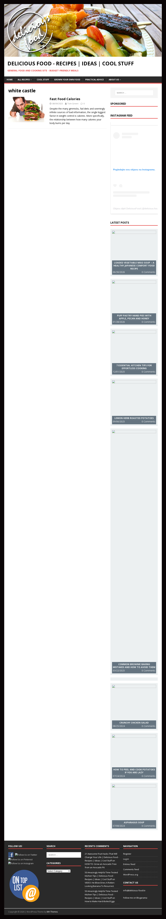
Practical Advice (94, 79)
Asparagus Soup (134, 822)
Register (127, 853)
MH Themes (52, 911)
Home (10, 79)
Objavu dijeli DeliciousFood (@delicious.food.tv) (137, 208)
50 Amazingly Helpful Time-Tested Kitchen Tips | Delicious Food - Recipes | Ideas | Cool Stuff (101, 876)
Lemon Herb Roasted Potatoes (134, 418)
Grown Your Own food (67, 79)
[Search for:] (134, 93)
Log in (126, 859)
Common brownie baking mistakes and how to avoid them (134, 666)
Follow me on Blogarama (135, 897)
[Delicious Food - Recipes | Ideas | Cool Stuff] (83, 54)
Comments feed (131, 869)
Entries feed (129, 864)
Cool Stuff (43, 79)
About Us (114, 79)
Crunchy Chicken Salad (134, 722)
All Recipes (24, 79)
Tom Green (72, 103)
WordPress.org (130, 874)
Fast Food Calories (65, 99)
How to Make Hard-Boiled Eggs (100, 901)
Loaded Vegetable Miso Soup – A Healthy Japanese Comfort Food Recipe (134, 265)
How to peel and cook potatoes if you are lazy (134, 771)
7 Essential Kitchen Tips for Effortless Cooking (134, 367)
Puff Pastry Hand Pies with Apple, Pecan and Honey (134, 317)
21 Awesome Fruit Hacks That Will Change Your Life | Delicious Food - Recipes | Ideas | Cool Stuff (102, 857)
